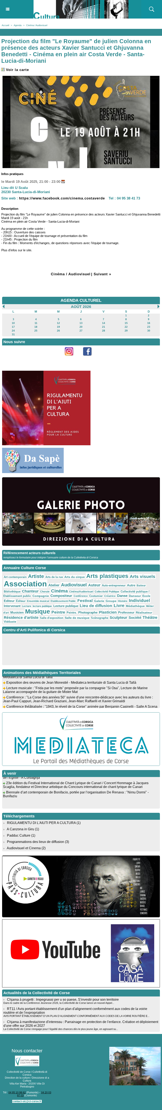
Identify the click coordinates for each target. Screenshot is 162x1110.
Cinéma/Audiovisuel (81, 591)
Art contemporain (15, 577)
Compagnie (40, 596)
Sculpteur (118, 617)
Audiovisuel (74, 584)
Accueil (5, 25)
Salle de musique (77, 617)
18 (35, 326)
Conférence (81, 596)
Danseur (135, 596)
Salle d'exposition (51, 617)
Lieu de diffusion (96, 605)
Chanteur (30, 591)
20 (81, 326)
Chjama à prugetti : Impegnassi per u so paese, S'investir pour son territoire (63, 999)
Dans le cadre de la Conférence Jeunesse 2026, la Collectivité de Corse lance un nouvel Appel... (58, 1003)
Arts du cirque (74, 577)
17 (13, 326)
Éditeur (21, 601)
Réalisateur (144, 612)
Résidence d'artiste (21, 617)
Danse (122, 596)
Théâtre (150, 617)
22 (126, 326)
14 (103, 323)
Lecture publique (65, 606)
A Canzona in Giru (20, 829)
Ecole (146, 596)
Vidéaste (10, 621)
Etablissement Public (63, 601)
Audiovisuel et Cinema (24, 848)
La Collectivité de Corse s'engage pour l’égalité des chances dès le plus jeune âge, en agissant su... (60, 1029)
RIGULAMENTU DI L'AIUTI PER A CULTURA (41, 823)
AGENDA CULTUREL (81, 300)
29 (126, 330)
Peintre (58, 612)
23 (148, 326)
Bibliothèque (12, 591)
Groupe (111, 601)
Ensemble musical (38, 601)
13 (81, 323)
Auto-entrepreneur (114, 585)
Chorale (45, 591)
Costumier (96, 596)
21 (103, 326)
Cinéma (59, 591)
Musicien (17, 612)
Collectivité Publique (107, 591)
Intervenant (12, 606)
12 (58, 323)
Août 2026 (81, 307)
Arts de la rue (54, 577)
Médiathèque (135, 606)
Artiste (36, 576)
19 (58, 326)
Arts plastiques (107, 576)
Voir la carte (17, 70)
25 (35, 330)
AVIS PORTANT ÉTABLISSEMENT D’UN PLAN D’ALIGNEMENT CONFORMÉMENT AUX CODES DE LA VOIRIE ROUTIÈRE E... (76, 1016)
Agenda (18, 25)
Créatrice (110, 596)
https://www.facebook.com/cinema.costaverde (62, 198)
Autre (131, 585)
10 (13, 323)
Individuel (139, 600)
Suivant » (102, 274)
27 (81, 330)
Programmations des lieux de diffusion (35, 842)
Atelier (53, 585)
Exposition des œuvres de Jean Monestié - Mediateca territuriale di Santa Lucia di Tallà (71, 677)
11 (36, 323)
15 (126, 323)
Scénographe (99, 618)
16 (148, 323)
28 (103, 330)
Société (135, 618)
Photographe (87, 612)
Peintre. (72, 612)
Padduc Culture (18, 835)
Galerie (99, 601)
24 (13, 330)
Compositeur (61, 596)
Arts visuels (142, 576)
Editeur (9, 601)
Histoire (122, 601)
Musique (37, 611)
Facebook (90, 358)
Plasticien (108, 612)
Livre (119, 605)
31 (13, 334)
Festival (85, 600)
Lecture (26, 606)
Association (25, 583)
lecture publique (42, 606)
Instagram (71, 358)
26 (58, 330)
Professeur (126, 612)
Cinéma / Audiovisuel (36, 25)
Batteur (141, 585)
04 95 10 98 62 (17, 1092)
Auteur (94, 585)
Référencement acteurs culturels (29, 553)
